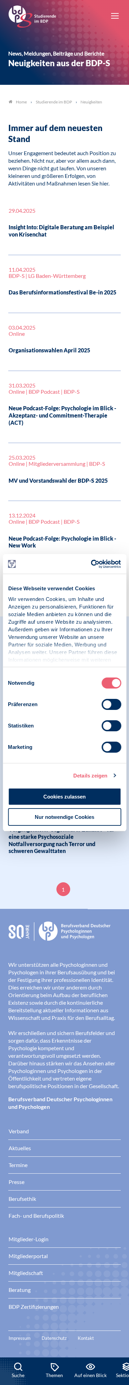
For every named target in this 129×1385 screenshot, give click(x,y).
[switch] (111, 704)
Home (21, 101)
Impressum (20, 1338)
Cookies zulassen (64, 797)
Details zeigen (90, 776)
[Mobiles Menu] (115, 16)
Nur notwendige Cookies (64, 817)
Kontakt (86, 1338)
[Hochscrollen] (116, 1334)
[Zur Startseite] (32, 15)
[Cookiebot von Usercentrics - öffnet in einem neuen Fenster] (92, 564)
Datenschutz (54, 1338)
